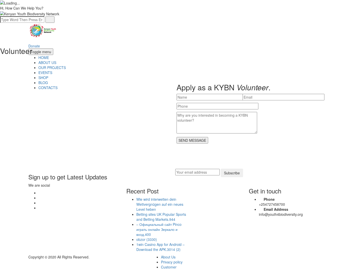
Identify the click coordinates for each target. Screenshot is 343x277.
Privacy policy (172, 261)
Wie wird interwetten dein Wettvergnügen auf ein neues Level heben (159, 204)
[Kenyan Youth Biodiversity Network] (43, 29)
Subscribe (232, 172)
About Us (168, 256)
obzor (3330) (146, 239)
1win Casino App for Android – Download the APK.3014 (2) (160, 247)
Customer (169, 266)
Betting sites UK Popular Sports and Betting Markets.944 (161, 217)
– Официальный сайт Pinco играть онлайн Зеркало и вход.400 (159, 229)
